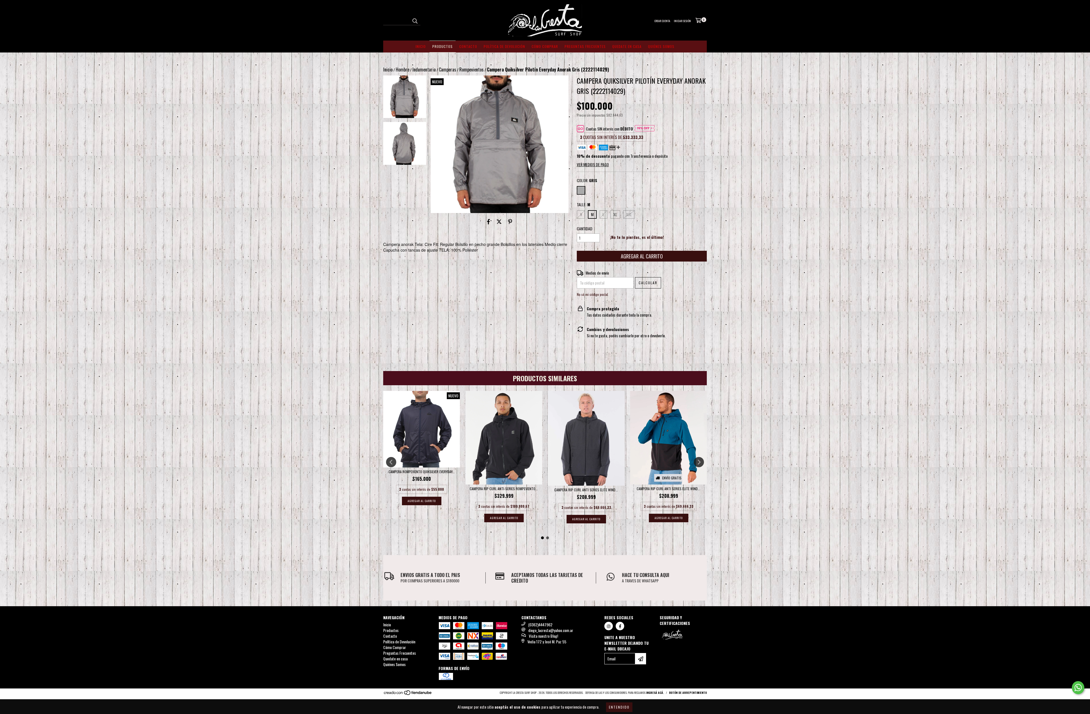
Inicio (421, 46)
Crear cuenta (662, 21)
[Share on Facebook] (488, 221)
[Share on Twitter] (499, 221)
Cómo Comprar (545, 46)
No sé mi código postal (592, 294)
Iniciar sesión (682, 21)
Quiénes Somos (661, 46)
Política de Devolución (504, 46)
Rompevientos (471, 69)
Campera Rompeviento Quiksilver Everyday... (422, 471)
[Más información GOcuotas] (645, 128)
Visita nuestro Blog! (543, 636)
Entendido (619, 707)
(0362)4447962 (540, 624)
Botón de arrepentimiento (688, 692)
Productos (442, 46)
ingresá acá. (655, 692)
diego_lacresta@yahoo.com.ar (550, 630)
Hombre (402, 69)
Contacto (468, 46)
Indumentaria (424, 69)
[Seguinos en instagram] (608, 626)
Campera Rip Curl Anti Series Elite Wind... (586, 489)
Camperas (447, 69)
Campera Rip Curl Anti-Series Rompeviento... (504, 488)
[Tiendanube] (408, 694)
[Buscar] (414, 20)
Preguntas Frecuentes (585, 46)
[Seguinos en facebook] (620, 626)
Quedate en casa (627, 46)
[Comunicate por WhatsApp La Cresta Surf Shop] (1078, 687)
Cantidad (584, 228)
